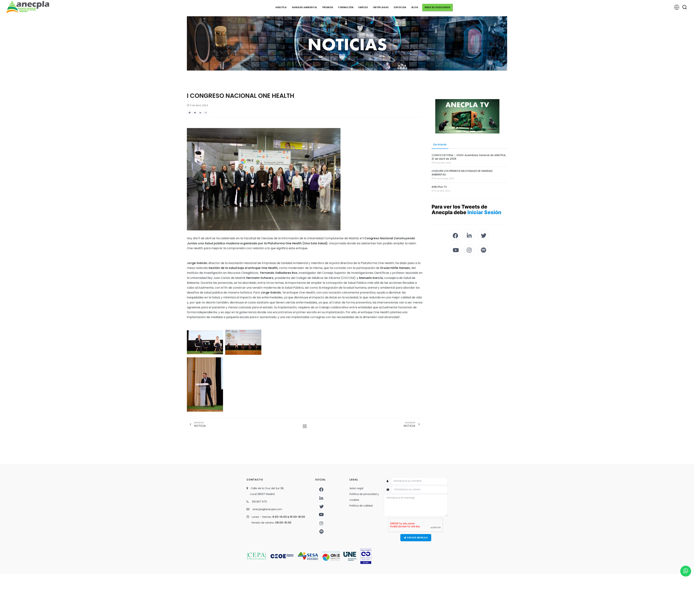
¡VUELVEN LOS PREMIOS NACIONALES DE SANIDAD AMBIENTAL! (462, 172)
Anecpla (281, 7)
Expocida (400, 7)
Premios (327, 7)
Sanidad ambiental (304, 7)
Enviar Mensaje (417, 537)
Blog (415, 7)
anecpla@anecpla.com (267, 509)
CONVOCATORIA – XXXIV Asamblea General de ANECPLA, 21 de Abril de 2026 (469, 157)
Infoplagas (381, 7)
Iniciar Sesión (484, 212)
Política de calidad (361, 505)
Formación (345, 7)
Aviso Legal (356, 488)
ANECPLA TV (439, 187)
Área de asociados (437, 7)
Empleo (363, 7)
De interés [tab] (440, 144)
